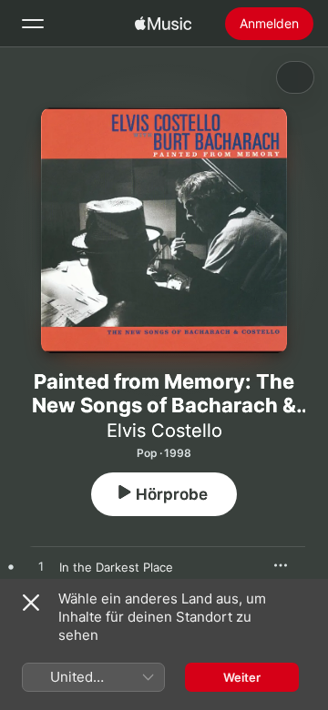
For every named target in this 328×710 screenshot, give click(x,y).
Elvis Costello (164, 430)
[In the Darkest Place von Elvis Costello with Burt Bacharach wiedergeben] (41, 567)
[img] (163, 23)
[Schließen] (31, 602)
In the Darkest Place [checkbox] (116, 567)
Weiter (242, 677)
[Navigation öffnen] (33, 24)
